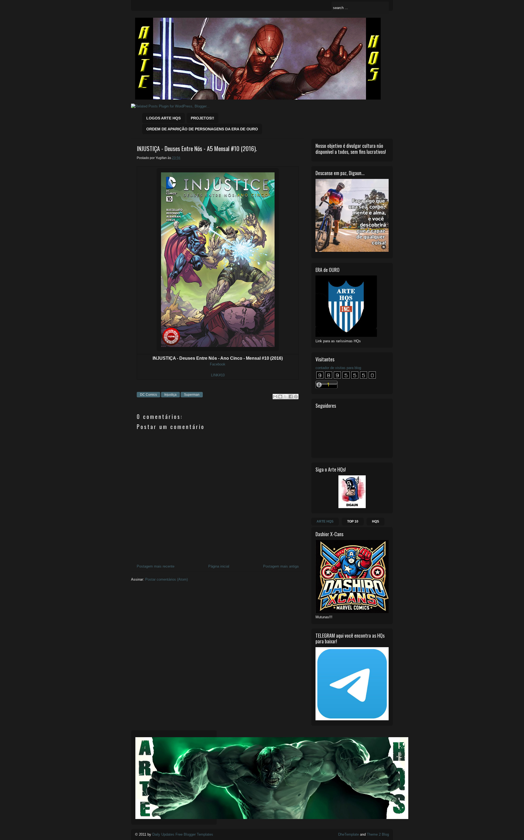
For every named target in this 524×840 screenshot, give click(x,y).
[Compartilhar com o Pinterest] (296, 396)
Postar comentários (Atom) (166, 579)
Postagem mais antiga (281, 566)
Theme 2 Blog (378, 834)
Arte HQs (325, 521)
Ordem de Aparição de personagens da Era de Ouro (202, 129)
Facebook (217, 364)
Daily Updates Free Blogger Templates (182, 834)
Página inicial (218, 566)
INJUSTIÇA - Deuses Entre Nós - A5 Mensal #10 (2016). (197, 148)
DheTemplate (348, 834)
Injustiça (170, 395)
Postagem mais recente (155, 566)
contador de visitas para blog (338, 368)
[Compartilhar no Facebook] (290, 396)
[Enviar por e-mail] (275, 396)
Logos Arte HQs (163, 118)
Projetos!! (202, 118)
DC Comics (148, 395)
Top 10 (352, 521)
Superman (192, 395)
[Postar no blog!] (280, 396)
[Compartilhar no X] (285, 396)
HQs (375, 521)
